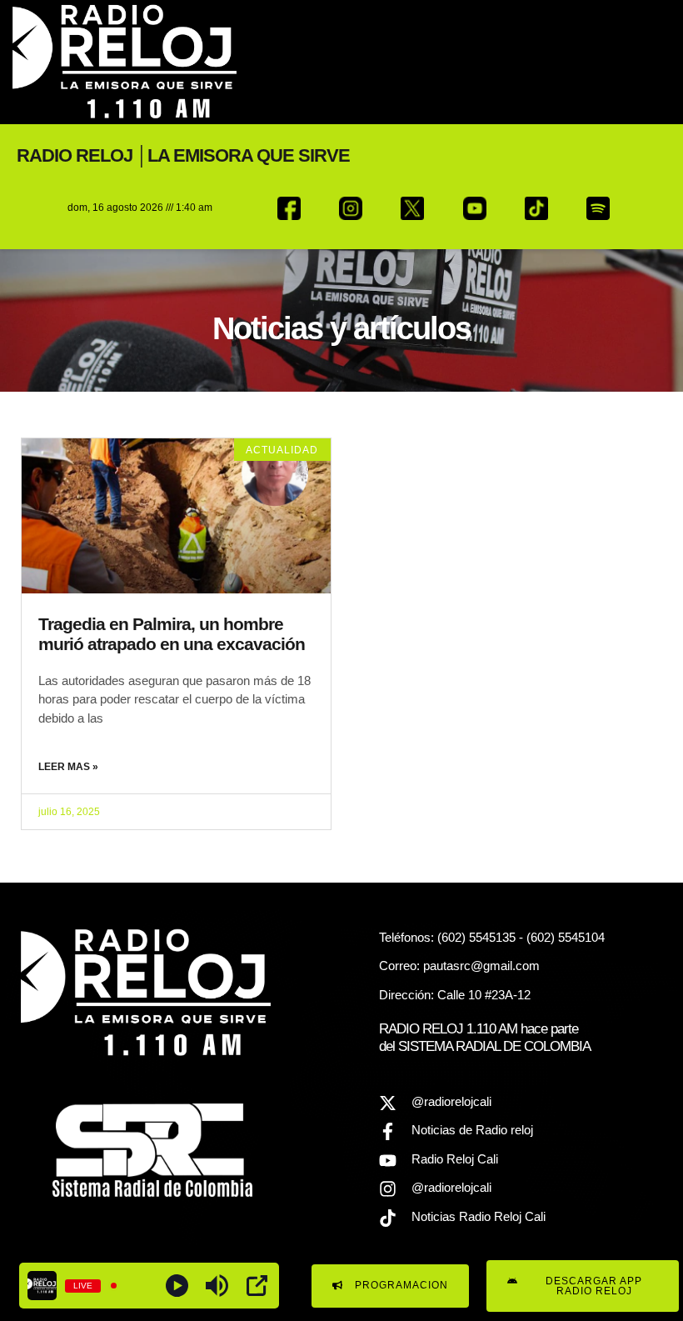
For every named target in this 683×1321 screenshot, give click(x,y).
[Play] (177, 1285)
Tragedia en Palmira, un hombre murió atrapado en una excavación (171, 634)
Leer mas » (68, 767)
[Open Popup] (257, 1285)
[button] (643, 62)
